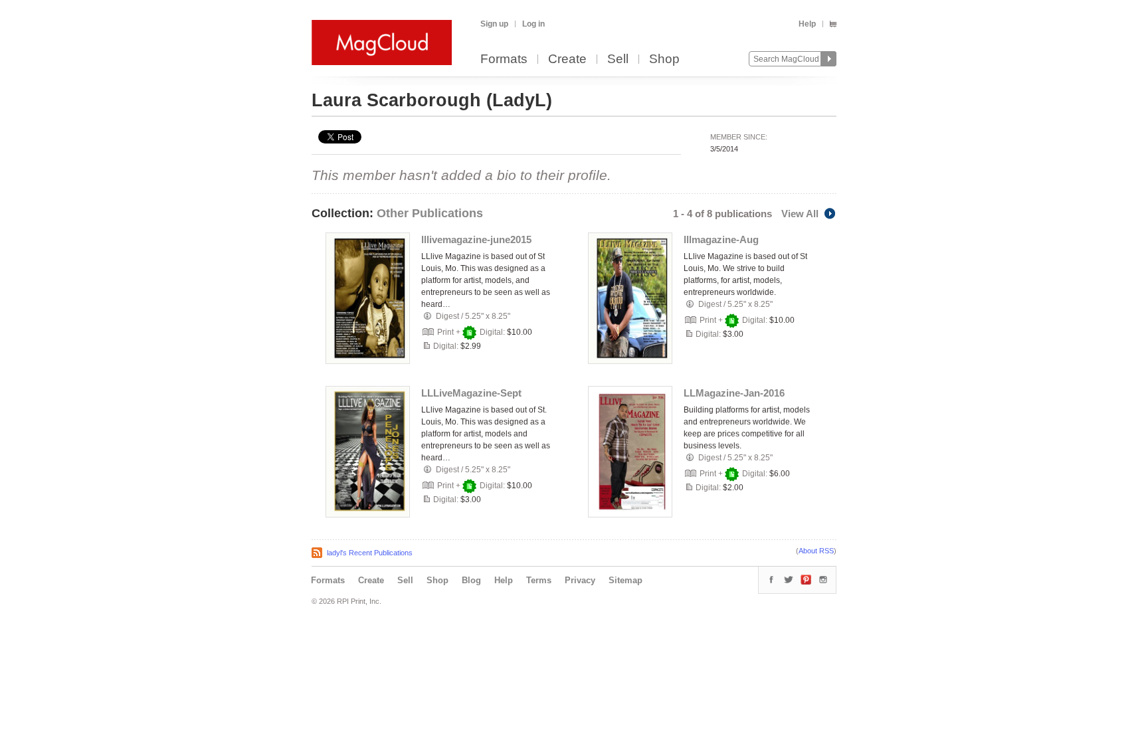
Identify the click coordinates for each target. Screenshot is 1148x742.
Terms (538, 580)
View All (799, 213)
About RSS (816, 551)
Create (567, 59)
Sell (617, 59)
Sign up (494, 24)
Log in (533, 24)
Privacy (580, 580)
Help (807, 24)
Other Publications (430, 213)
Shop (664, 59)
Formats (503, 59)
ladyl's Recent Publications (370, 553)
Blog (471, 580)
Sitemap (625, 580)
